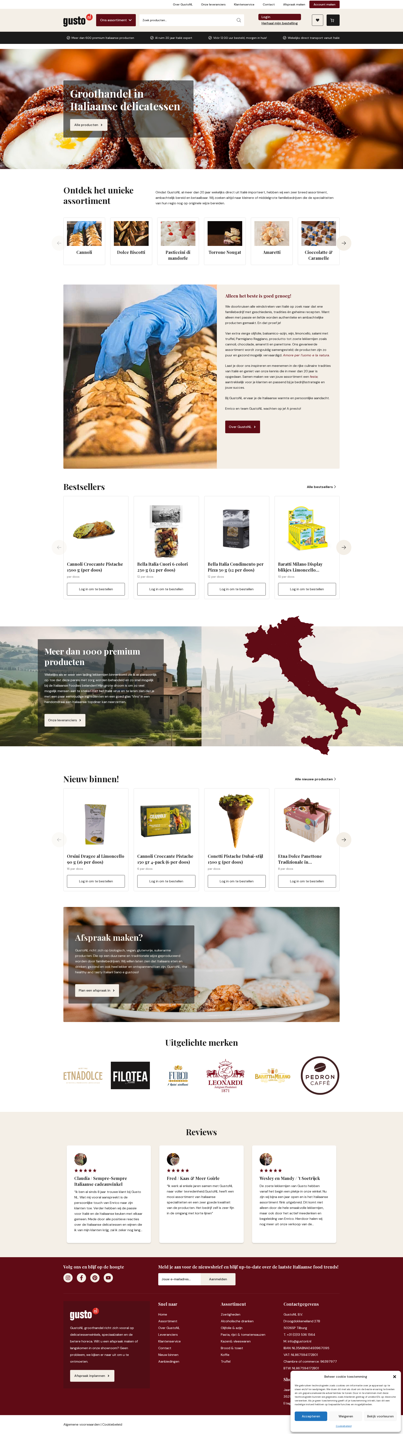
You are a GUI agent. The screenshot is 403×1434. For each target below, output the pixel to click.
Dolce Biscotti (131, 252)
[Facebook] (81, 1277)
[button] (395, 1377)
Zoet (224, 1314)
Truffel (225, 1361)
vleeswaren (242, 1341)
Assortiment (167, 1321)
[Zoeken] (239, 20)
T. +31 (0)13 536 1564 (299, 1334)
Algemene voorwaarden (81, 1424)
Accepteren (311, 1416)
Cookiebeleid (344, 1426)
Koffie (225, 1355)
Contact (269, 4)
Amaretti (272, 252)
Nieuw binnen (168, 1355)
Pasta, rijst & (231, 1334)
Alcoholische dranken (237, 1321)
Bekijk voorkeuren (380, 1416)
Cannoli (84, 252)
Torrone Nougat (225, 252)
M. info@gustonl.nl (297, 1341)
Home (162, 1314)
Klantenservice (244, 4)
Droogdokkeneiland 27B (302, 1321)
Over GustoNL (183, 4)
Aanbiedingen (168, 1361)
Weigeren (346, 1416)
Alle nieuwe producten (314, 779)
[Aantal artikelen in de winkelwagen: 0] (333, 20)
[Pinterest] (94, 1277)
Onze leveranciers (213, 4)
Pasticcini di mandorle (178, 255)
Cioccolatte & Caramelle (319, 255)
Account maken (324, 4)
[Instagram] (68, 1277)
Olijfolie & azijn (231, 1328)
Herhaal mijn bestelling (280, 23)
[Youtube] (108, 1277)
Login (266, 17)
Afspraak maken (294, 4)
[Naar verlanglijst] (317, 20)
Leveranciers (168, 1334)
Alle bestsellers (320, 487)
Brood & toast (232, 1348)
